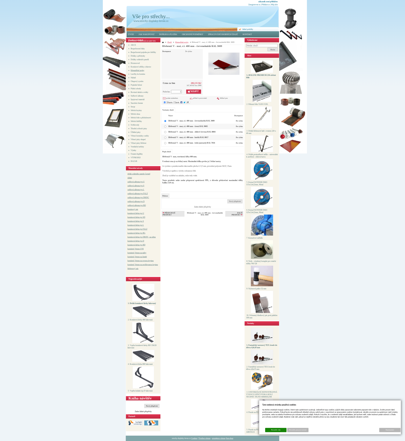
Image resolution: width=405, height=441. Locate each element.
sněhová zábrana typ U (136, 182)
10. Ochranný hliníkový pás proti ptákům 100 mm (261, 316)
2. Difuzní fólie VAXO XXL (257, 104)
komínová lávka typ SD (136, 217)
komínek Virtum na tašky (137, 253)
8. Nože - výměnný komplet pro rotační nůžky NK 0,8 (261, 262)
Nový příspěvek (152, 406)
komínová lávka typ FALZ (137, 229)
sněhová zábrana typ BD (137, 205)
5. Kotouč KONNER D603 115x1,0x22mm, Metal (256, 183)
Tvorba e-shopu (204, 438)
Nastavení (390, 430)
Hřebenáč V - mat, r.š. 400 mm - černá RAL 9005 (188, 126)
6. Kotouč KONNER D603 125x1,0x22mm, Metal (256, 211)
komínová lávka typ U (136, 213)
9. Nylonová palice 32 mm (256, 289)
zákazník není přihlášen (268, 1)
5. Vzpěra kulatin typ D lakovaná (140, 391)
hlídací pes (224, 98)
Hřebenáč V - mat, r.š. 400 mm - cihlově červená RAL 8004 (191, 132)
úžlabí (130, 178)
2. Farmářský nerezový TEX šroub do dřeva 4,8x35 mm (260, 368)
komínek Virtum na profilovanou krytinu (143, 265)
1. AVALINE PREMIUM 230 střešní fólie (261, 76)
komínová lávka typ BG (136, 233)
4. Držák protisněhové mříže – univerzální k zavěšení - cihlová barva (262, 155)
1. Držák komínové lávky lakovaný (142, 303)
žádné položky (247, 29)
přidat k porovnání (200, 98)
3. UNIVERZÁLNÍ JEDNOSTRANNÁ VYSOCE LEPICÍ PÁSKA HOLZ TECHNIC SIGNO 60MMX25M (261, 394)
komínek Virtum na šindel (137, 257)
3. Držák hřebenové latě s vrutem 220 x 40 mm (261, 132)
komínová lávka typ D (136, 241)
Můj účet (274, 4)
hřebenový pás (133, 268)
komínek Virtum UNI (136, 249)
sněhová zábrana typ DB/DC (138, 197)
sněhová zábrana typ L (136, 190)
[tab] (165, 195)
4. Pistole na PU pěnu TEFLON (258, 412)
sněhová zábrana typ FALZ (138, 193)
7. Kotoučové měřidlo (254, 238)
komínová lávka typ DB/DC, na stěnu (142, 237)
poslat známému (172, 98)
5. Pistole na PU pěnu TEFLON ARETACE (258, 431)
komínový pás (133, 209)
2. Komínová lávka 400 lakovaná (140, 320)
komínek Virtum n (134, 261)
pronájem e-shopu (218, 438)
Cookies (194, 438)
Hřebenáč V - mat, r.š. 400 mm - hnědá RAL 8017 (188, 137)
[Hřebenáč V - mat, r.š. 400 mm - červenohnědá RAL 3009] (224, 62)
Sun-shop (229, 438)
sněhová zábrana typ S (136, 186)
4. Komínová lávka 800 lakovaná (140, 364)
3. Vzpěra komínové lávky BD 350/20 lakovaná (142, 346)
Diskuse (165, 196)
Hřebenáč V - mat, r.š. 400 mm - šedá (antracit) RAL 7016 (191, 143)
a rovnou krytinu (147, 261)
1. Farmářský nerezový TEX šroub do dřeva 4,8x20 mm (261, 346)
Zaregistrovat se (254, 4)
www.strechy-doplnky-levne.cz (151, 20)
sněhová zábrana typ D (136, 201)
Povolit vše (275, 430)
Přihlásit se (266, 4)
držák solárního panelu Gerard (139, 174)
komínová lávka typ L (136, 225)
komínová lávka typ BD (136, 245)
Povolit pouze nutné (298, 430)
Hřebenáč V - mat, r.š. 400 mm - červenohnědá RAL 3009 (191, 121)
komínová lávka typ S (136, 221)
